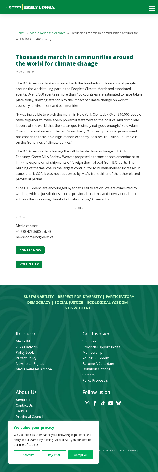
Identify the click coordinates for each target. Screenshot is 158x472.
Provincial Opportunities (101, 347)
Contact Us (24, 405)
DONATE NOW (30, 250)
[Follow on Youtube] (110, 403)
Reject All (54, 455)
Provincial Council (29, 416)
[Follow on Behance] (118, 403)
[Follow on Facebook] (95, 403)
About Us (23, 400)
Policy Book (25, 352)
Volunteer (90, 341)
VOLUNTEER (29, 264)
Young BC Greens (96, 358)
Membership (92, 352)
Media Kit (23, 341)
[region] (53, 442)
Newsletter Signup (30, 363)
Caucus (21, 411)
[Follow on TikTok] (103, 403)
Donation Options (96, 369)
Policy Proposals (95, 380)
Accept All (80, 455)
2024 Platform (27, 347)
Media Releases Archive (34, 369)
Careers (88, 375)
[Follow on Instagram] (87, 403)
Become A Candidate (98, 363)
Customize (27, 455)
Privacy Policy (26, 358)
